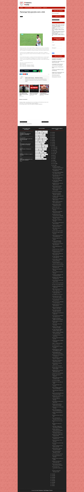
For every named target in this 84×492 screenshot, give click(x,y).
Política (46, 154)
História (46, 146)
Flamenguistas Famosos (56, 76)
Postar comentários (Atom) (26, 123)
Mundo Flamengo (38, 151)
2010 (52, 480)
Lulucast (37, 149)
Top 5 (42, 157)
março (53, 161)
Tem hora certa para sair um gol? (57, 264)
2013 (52, 475)
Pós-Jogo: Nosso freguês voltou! (57, 284)
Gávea (43, 146)
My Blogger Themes (48, 490)
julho (53, 155)
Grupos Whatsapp (37, 7)
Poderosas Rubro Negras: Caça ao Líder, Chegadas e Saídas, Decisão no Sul (58, 34)
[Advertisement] (49, 3)
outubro (53, 150)
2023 (52, 132)
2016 (52, 143)
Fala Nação (37, 137)
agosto (53, 153)
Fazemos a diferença (43, 137)
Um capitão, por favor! (56, 344)
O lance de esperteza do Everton (57, 282)
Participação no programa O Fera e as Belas (58, 27)
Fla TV (36, 140)
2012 (52, 477)
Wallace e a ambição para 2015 (57, 343)
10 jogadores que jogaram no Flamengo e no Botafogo (25, 134)
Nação (43, 151)
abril (53, 160)
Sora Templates (39, 490)
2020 (52, 137)
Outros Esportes (28, 7)
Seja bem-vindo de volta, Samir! (57, 230)
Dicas (44, 134)
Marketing (44, 149)
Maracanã (40, 149)
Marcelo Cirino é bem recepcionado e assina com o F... (57, 467)
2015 (52, 145)
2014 (52, 474)
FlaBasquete (40, 140)
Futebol (21, 7)
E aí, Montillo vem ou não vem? (57, 294)
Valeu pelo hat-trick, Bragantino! (57, 373)
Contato (45, 7)
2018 (52, 140)
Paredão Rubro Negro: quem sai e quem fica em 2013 (26, 139)
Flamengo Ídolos (38, 143)
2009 (52, 482)
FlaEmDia (44, 140)
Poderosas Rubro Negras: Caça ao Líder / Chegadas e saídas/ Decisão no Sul (58, 29)
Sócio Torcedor (38, 157)
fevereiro (54, 163)
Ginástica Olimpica (38, 146)
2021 (52, 135)
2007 (52, 485)
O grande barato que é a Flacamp (57, 249)
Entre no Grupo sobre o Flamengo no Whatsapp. (27, 66)
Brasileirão (39, 131)
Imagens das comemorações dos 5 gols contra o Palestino (26, 159)
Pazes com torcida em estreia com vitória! (34, 94)
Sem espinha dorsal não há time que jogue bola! (24, 94)
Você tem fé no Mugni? (56, 380)
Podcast (43, 154)
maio (53, 158)
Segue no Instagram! (23, 63)
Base (36, 131)
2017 (52, 142)
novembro (54, 148)
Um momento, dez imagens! (57, 191)
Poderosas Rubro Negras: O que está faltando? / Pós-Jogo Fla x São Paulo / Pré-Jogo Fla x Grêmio (58, 25)
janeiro (53, 165)
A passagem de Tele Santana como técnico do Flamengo (25, 144)
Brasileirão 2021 (45, 131)
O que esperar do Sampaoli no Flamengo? (44, 94)
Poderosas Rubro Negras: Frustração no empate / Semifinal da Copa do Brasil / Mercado (58, 32)
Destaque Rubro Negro (39, 134)
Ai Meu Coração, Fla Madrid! (57, 365)
